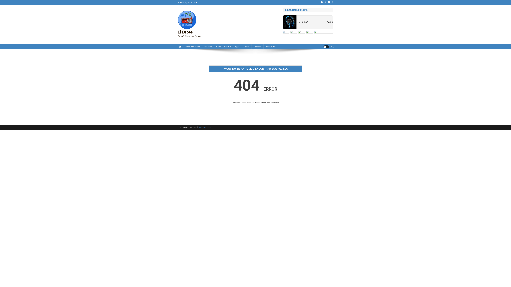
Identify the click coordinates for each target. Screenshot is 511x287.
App (237, 47)
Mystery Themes (205, 127)
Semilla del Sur (222, 47)
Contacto (257, 47)
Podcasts (208, 47)
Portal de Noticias (192, 47)
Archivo (269, 47)
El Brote (185, 32)
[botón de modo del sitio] (326, 46)
